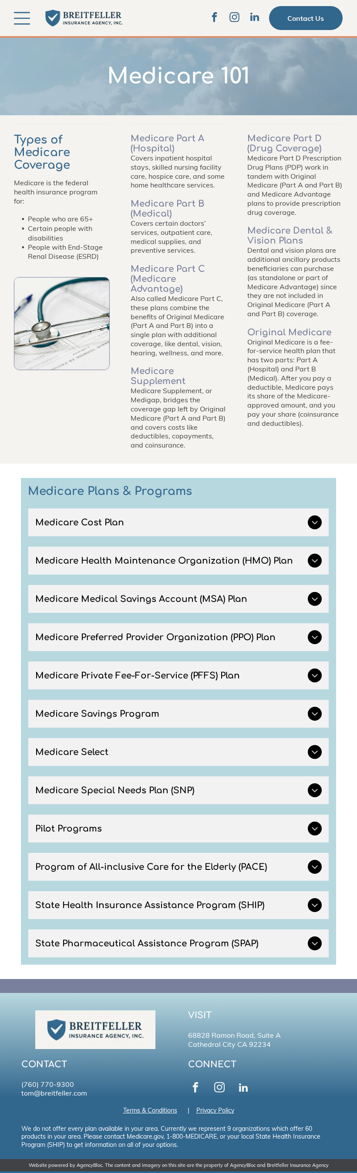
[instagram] (234, 18)
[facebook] (214, 18)
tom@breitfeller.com (54, 1093)
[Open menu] (22, 18)
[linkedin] (254, 18)
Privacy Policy (215, 1110)
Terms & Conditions (150, 1110)
